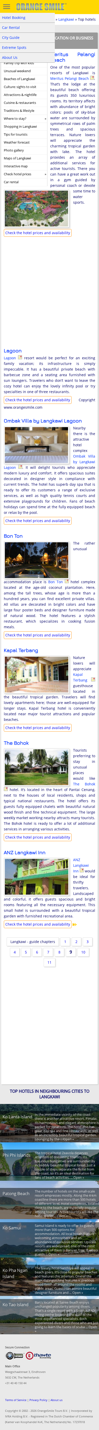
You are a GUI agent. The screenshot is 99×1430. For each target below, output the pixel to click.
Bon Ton (13, 536)
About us (56, 1400)
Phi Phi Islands (16, 1155)
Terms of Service (15, 1400)
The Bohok (16, 743)
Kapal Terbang (21, 650)
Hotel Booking (13, 17)
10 (83, 952)
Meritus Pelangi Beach (72, 57)
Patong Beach (16, 1193)
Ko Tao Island (15, 1304)
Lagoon (13, 350)
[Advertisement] (49, 296)
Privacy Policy (38, 1400)
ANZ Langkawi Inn (24, 852)
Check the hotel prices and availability (37, 232)
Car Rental (11, 27)
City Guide (11, 37)
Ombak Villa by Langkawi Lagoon (43, 421)
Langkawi (66, 19)
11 (49, 962)
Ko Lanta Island (17, 1117)
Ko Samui (12, 1228)
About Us (10, 57)
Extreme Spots (14, 47)
